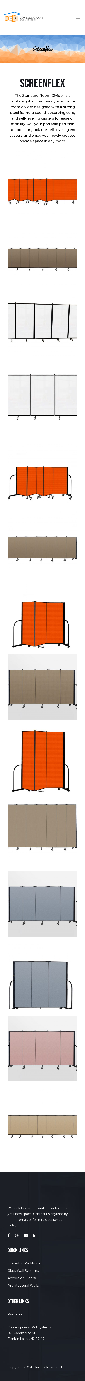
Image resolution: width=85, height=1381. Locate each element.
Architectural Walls (23, 1285)
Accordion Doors (22, 1278)
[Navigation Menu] (78, 17)
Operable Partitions (24, 1263)
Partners (15, 1314)
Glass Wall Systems (23, 1270)
